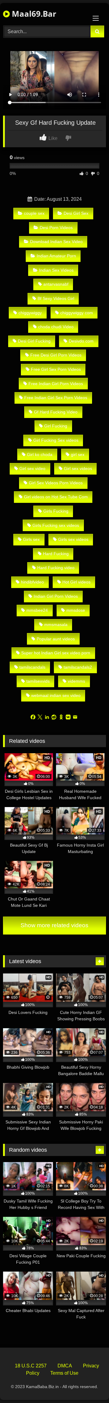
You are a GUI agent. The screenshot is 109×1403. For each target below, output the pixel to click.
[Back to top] (90, 1385)
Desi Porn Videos (56, 227)
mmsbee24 (37, 610)
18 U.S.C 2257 (31, 1365)
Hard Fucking (56, 553)
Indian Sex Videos (56, 270)
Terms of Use (64, 1373)
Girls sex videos (73, 539)
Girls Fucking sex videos (55, 525)
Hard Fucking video (55, 567)
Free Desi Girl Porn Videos (55, 355)
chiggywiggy (30, 312)
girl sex (77, 454)
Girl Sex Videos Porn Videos (56, 482)
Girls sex (31, 539)
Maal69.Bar (33, 13)
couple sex (34, 213)
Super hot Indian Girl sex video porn (55, 652)
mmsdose (75, 610)
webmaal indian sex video (56, 695)
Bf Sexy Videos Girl (56, 298)
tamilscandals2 (78, 667)
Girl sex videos (78, 468)
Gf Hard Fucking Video (56, 411)
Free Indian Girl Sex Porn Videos (55, 397)
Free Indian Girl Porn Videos (55, 383)
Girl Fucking (55, 425)
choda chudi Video (56, 326)
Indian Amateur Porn (56, 255)
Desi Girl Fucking (34, 341)
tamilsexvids (38, 681)
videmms (76, 681)
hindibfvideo (32, 582)
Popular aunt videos (56, 638)
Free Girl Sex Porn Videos (56, 369)
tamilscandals (32, 667)
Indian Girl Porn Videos (56, 596)
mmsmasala (56, 624)
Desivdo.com (81, 341)
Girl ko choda (39, 454)
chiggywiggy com (76, 312)
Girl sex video (32, 468)
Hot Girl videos (76, 582)
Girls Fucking (55, 511)
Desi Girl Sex (76, 213)
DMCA (65, 1365)
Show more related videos (54, 925)
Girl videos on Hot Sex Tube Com (56, 496)
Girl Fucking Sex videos (55, 440)
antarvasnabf (55, 284)
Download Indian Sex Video (56, 241)
